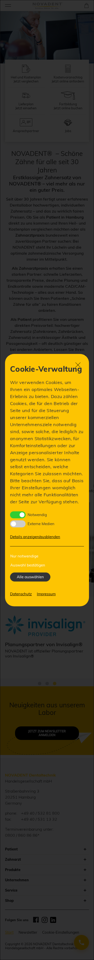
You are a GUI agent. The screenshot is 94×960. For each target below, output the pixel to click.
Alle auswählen (30, 576)
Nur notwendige (24, 556)
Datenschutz (21, 594)
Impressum (46, 594)
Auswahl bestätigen (27, 565)
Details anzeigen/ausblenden (35, 536)
